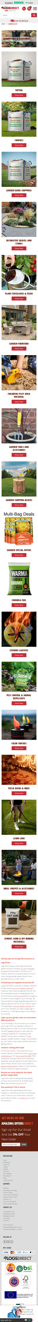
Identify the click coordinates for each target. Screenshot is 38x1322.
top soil (23, 969)
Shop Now (19, 95)
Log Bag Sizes (8, 1180)
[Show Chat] (25, 1320)
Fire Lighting (7, 1174)
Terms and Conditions (10, 1195)
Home (3, 24)
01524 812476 (8, 1225)
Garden (5, 1169)
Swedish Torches (13, 1031)
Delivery (6, 1188)
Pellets (5, 1167)
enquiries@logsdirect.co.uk (12, 1227)
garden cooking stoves (9, 1066)
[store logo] (9, 9)
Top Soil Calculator (9, 1202)
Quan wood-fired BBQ (23, 1056)
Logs (5, 1160)
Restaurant (7, 1176)
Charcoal (6, 1165)
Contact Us (7, 1199)
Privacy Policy (7, 1193)
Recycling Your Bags (10, 1190)
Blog (4, 1178)
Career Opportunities (10, 1204)
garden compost (26, 988)
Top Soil (6, 1171)
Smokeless (7, 1162)
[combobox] (19, 15)
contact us (23, 1098)
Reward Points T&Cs (10, 1197)
